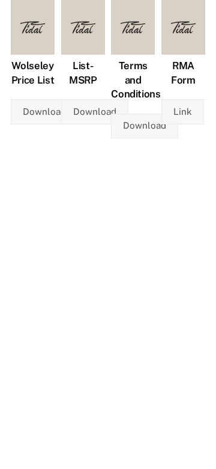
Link (182, 111)
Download (44, 111)
